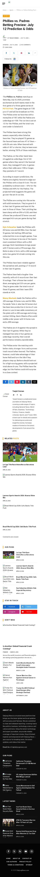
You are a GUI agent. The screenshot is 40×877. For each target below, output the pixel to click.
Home (8, 858)
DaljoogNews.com (23, 870)
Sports (6, 16)
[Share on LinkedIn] (28, 53)
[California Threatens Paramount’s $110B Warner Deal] (8, 763)
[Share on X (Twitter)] (13, 53)
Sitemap (29, 865)
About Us (16, 858)
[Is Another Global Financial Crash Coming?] (20, 633)
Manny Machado (10, 298)
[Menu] (3, 3)
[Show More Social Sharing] (35, 53)
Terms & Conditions (16, 865)
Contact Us (27, 858)
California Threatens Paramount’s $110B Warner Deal (26, 763)
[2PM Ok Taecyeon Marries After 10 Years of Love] (8, 822)
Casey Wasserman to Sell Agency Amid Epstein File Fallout (25, 788)
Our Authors (11, 861)
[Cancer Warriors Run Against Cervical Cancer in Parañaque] (8, 678)
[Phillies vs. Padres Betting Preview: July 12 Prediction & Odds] (20, 75)
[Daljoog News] (23, 3)
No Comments (25, 45)
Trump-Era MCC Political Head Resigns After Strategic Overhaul (25, 690)
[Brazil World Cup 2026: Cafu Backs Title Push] (20, 514)
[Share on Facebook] (6, 53)
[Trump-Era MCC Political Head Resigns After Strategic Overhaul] (8, 690)
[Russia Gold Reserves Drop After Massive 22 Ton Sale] (8, 833)
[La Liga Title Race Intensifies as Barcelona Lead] (20, 452)
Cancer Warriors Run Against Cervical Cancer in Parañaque (25, 678)
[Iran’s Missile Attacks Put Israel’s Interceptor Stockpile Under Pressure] (8, 665)
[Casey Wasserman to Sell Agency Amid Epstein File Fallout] (8, 788)
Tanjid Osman (14, 38)
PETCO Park (8, 109)
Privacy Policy (25, 861)
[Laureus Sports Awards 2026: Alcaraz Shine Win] (20, 483)
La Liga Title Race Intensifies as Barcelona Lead (25, 555)
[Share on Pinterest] (21, 53)
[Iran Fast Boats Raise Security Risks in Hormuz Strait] (8, 809)
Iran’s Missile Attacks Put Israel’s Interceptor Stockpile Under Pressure (25, 665)
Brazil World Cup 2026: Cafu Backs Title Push (19, 527)
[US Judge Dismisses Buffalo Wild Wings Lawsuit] (8, 777)
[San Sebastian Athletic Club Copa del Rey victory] (8, 590)
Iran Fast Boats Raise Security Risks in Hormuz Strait (25, 809)
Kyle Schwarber (9, 227)
